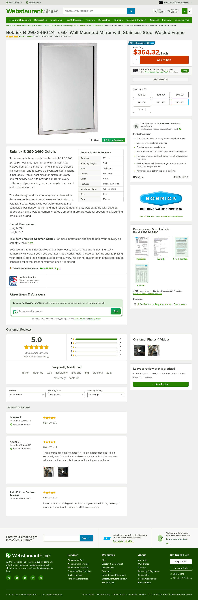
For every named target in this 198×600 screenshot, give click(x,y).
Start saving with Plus (123, 541)
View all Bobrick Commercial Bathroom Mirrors (161, 217)
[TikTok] (32, 577)
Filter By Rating (94, 390)
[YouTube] (16, 577)
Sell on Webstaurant (147, 579)
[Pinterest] (40, 577)
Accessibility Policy (137, 594)
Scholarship (143, 575)
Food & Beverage (74, 20)
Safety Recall (108, 582)
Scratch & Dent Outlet (112, 564)
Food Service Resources (114, 575)
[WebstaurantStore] (31, 555)
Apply (186, 71)
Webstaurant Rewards (78, 564)
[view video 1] (139, 350)
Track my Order (181, 568)
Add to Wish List (161, 79)
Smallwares (56, 20)
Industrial (166, 20)
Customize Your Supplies (79, 571)
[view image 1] (49, 471)
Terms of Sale (88, 594)
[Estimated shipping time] (180, 128)
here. (31, 242)
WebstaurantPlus (76, 560)
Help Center (14, 2)
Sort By (12, 390)
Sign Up (86, 538)
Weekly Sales (108, 567)
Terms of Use (79, 319)
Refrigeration (40, 20)
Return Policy (144, 582)
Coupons (106, 571)
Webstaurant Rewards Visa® (156, 72)
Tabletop (90, 20)
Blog (104, 560)
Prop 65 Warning (49, 268)
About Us (142, 560)
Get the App (34, 2)
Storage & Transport (136, 20)
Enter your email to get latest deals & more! (21, 538)
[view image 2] (153, 350)
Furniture (118, 20)
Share (96, 140)
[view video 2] (63, 471)
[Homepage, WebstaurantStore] (32, 11)
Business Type (182, 20)
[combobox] (95, 11)
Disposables (104, 20)
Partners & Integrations (79, 579)
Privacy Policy (95, 319)
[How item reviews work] (48, 357)
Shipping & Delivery (182, 578)
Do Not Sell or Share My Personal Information (170, 594)
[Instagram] (8, 577)
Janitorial (154, 20)
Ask (116, 311)
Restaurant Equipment (20, 20)
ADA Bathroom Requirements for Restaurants (163, 304)
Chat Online (178, 574)
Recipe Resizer (75, 575)
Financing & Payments (148, 571)
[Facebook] (24, 577)
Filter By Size (54, 390)
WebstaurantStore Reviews (115, 579)
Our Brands (143, 564)
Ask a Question (115, 140)
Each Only (138, 47)
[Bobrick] (161, 200)
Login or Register (161, 384)
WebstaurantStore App (78, 567)
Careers (142, 567)
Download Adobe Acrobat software (147, 294)
